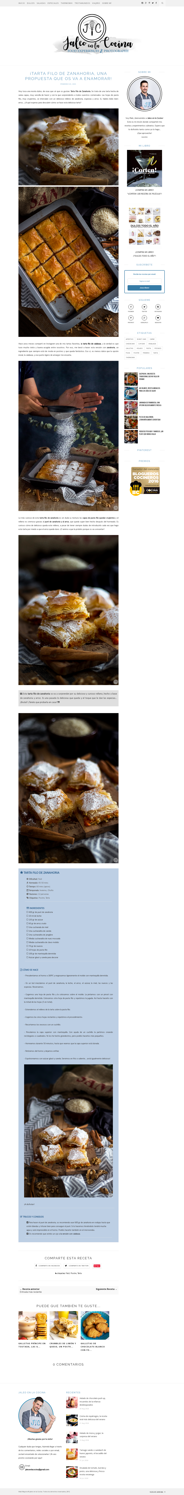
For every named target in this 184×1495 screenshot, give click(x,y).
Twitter (144, 311)
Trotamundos (82, 3)
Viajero (96, 3)
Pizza (128, 353)
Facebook (131, 311)
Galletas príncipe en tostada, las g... (32, 1345)
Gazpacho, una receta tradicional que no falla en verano (149, 376)
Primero (146, 353)
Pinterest (131, 322)
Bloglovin (158, 322)
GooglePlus (144, 322)
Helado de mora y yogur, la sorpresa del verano (91, 1435)
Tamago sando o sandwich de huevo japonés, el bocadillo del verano (93, 1453)
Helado (140, 348)
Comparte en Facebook (49, 1266)
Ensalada (152, 344)
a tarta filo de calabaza (91, 344)
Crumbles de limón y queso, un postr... (63, 1345)
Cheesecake (130, 344)
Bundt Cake (141, 339)
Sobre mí (107, 3)
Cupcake (141, 344)
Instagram (158, 311)
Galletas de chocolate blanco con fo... (93, 1346)
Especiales (53, 3)
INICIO (21, 3)
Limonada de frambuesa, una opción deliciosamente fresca (150, 404)
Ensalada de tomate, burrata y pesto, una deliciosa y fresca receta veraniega (93, 1471)
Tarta (80, 1273)
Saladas (41, 3)
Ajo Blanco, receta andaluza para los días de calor (149, 389)
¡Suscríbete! (144, 288)
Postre (74, 1273)
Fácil (68, 1273)
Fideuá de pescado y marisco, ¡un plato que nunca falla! (151, 432)
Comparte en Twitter (78, 1266)
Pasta (148, 348)
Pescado (158, 348)
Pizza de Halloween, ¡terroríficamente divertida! (149, 418)
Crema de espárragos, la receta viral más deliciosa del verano (93, 1418)
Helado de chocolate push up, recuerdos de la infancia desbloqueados (93, 1401)
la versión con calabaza (70, 1234)
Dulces (31, 3)
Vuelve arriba (157, 1492)
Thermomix (67, 3)
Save (98, 1266)
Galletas (129, 348)
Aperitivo (129, 339)
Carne (152, 339)
